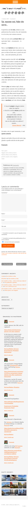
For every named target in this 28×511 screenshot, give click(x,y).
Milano (7, 154)
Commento (4, 192)
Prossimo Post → (21, 264)
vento (11, 156)
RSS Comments (6, 13)
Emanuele (15, 165)
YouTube (16, 13)
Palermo (15, 154)
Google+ (19, 13)
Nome (3, 213)
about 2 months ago (9, 437)
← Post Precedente (7, 264)
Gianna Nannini (16, 125)
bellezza (11, 152)
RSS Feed (9, 13)
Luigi (2, 276)
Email (3, 220)
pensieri (3, 156)
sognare (7, 156)
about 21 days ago (8, 355)
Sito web (3, 226)
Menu (14, 2)
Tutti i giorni (4, 150)
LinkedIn (12, 13)
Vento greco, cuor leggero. (11, 290)
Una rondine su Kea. (11, 276)
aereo (7, 152)
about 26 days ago (8, 390)
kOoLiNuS (4, 278)
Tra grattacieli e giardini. (11, 282)
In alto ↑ (25, 506)
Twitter (22, 13)
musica (11, 154)
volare (2, 158)
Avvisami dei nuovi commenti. (12, 242)
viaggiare (15, 156)
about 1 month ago (8, 410)
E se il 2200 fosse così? (11, 286)
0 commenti (13, 19)
